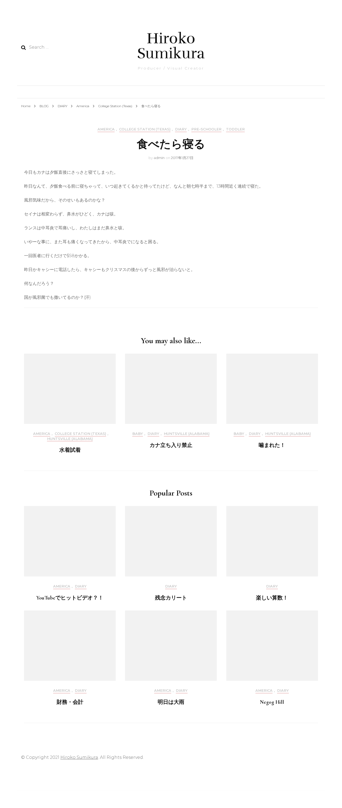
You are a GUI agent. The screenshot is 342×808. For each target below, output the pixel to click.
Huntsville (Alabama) (70, 439)
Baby (137, 434)
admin (159, 158)
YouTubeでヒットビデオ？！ (69, 598)
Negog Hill (272, 702)
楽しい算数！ (272, 598)
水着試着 (70, 450)
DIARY (181, 129)
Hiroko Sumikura (171, 46)
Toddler (235, 129)
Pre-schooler (206, 129)
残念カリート (171, 598)
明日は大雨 (171, 702)
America (106, 129)
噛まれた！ (272, 445)
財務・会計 (70, 702)
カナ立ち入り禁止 (171, 445)
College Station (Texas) (144, 129)
